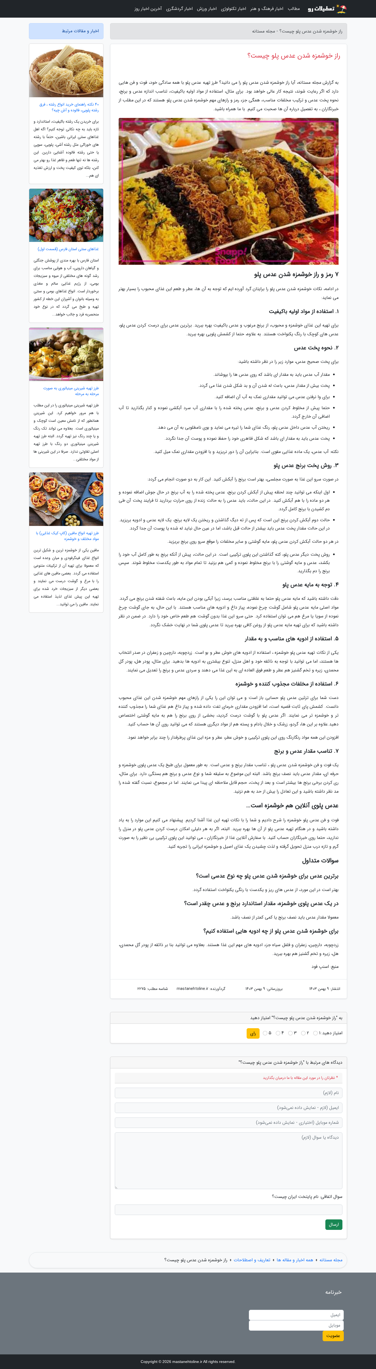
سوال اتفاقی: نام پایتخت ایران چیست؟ (307, 1197)
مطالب (294, 8)
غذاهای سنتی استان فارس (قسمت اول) (68, 249)
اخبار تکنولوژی (233, 8)
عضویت (333, 1335)
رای (253, 1033)
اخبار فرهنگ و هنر (266, 8)
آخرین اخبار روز (148, 8)
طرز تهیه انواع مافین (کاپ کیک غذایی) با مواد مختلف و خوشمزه (67, 536)
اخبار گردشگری (179, 8)
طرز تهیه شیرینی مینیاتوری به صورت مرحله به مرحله (71, 391)
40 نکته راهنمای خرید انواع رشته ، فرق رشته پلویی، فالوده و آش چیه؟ (69, 107)
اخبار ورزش (207, 8)
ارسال (334, 1224)
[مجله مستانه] (326, 8)
